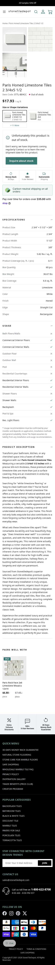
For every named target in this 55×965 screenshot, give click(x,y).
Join (44, 862)
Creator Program (12, 788)
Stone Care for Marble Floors (20, 759)
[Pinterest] (18, 913)
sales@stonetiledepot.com (15, 880)
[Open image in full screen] (14, 39)
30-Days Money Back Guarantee (20, 749)
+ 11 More (14, 125)
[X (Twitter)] (25, 913)
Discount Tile (10, 820)
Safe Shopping (10, 764)
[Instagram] (11, 913)
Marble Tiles (9, 825)
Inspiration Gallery (14, 779)
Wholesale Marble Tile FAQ (17, 769)
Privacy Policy (10, 774)
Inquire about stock (21, 161)
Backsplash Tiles (12, 806)
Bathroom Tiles (11, 811)
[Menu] (4, 12)
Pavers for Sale (11, 830)
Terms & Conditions (36, 949)
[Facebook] (4, 913)
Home (5, 23)
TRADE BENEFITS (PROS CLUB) (17, 784)
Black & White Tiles (13, 815)
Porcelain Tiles (11, 835)
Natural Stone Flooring (16, 754)
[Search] (36, 12)
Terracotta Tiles (12, 840)
